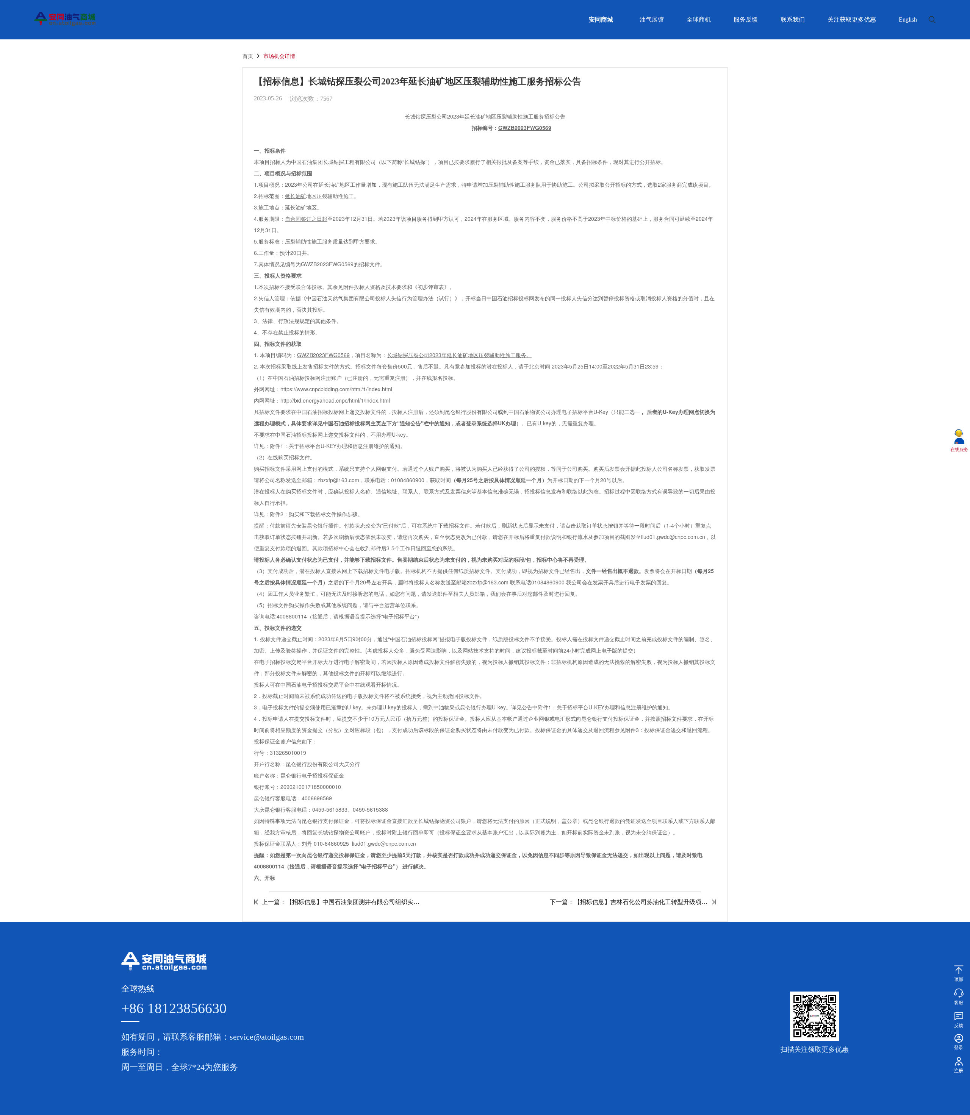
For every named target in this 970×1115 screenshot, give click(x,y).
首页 (247, 56)
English (908, 19)
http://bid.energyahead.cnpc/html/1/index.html (335, 400)
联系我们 (793, 19)
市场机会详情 (279, 56)
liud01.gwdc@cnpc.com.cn (384, 843)
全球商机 (699, 19)
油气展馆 (652, 19)
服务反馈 (746, 19)
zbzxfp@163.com (338, 480)
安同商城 (601, 19)
